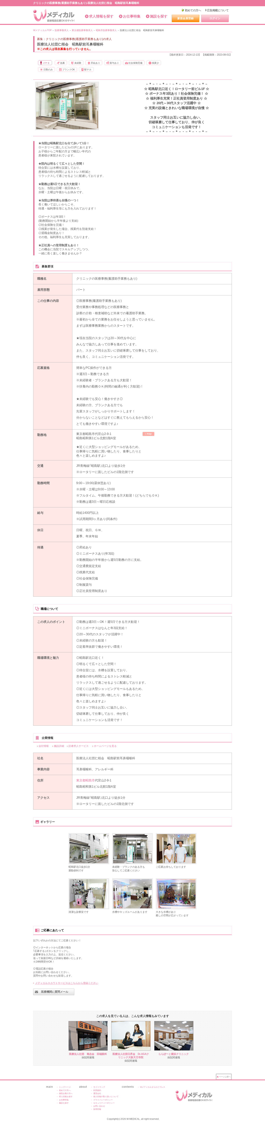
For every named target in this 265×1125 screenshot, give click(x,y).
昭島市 (90, 780)
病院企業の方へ (66, 1093)
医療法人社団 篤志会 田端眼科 (88, 1054)
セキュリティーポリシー (104, 1103)
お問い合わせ (99, 1106)
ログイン (215, 18)
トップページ (65, 1087)
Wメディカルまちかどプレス (152, 1087)
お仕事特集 (131, 16)
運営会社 (97, 1093)
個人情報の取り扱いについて (106, 1096)
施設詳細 (59, 745)
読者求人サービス (78, 745)
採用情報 (97, 1109)
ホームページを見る (105, 745)
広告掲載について (218, 10)
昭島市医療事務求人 (106, 30)
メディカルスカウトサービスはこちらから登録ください (66, 983)
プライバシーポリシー (103, 1100)
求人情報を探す (101, 16)
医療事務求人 (62, 30)
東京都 (81, 780)
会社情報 (44, 745)
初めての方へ (193, 10)
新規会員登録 (185, 18)
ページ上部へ (225, 1077)
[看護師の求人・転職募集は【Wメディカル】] (54, 15)
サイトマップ (99, 1087)
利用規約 (97, 1090)
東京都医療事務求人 (82, 30)
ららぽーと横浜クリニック (173, 1054)
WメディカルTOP (42, 30)
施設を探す (158, 16)
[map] (148, 434)
